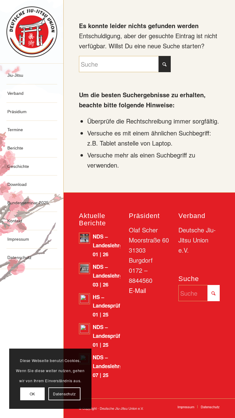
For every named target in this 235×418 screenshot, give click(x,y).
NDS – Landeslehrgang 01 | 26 (112, 245)
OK (32, 393)
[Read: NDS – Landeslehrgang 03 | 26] (84, 268)
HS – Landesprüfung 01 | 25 (111, 305)
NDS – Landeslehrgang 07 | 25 (112, 366)
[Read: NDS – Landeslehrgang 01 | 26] (84, 238)
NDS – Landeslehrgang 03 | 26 (112, 275)
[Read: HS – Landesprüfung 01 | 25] (84, 298)
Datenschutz (64, 393)
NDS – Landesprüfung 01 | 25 (111, 335)
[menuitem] (31, 75)
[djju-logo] (31, 31)
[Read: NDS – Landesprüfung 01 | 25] (84, 328)
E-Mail (137, 290)
